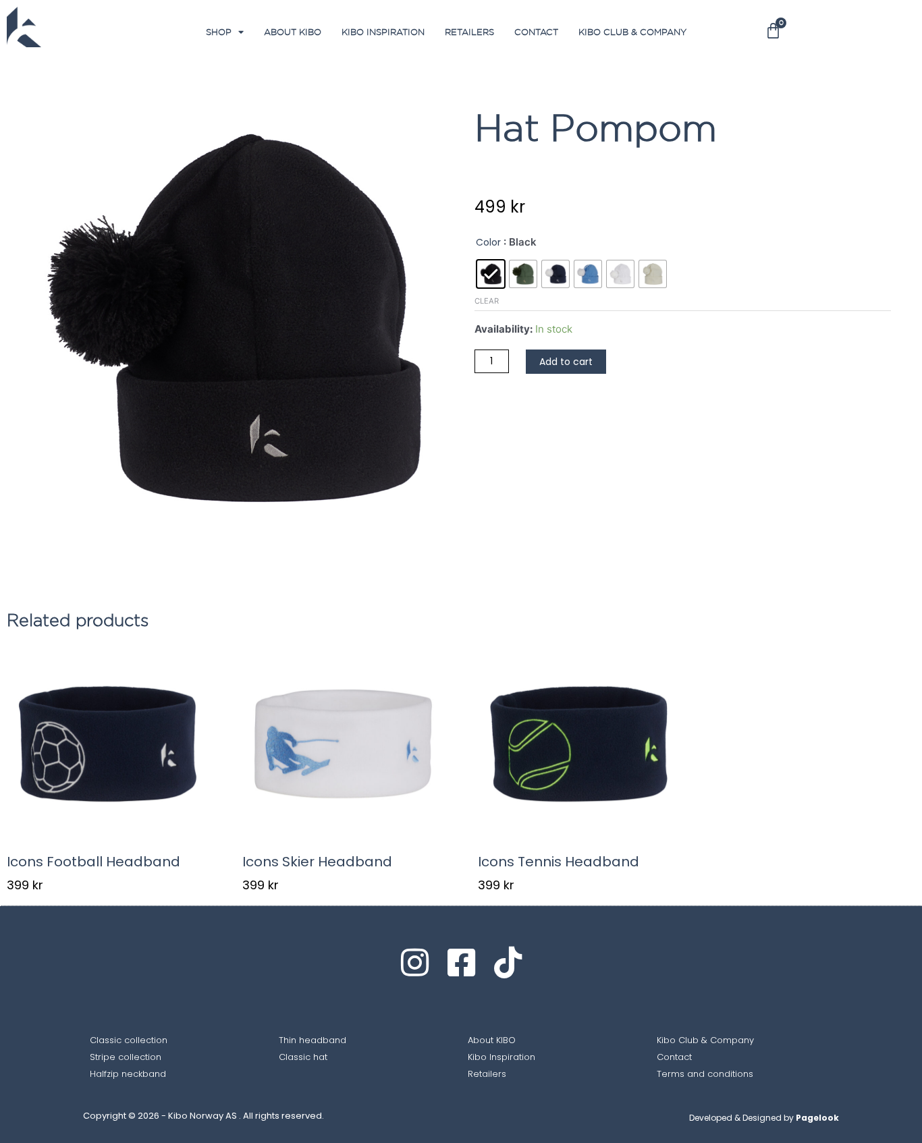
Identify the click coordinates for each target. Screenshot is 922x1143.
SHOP (219, 31)
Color (488, 242)
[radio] (490, 273)
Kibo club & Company (632, 31)
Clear (486, 301)
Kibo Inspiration (383, 31)
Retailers (469, 31)
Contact (536, 31)
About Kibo (292, 31)
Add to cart (566, 361)
